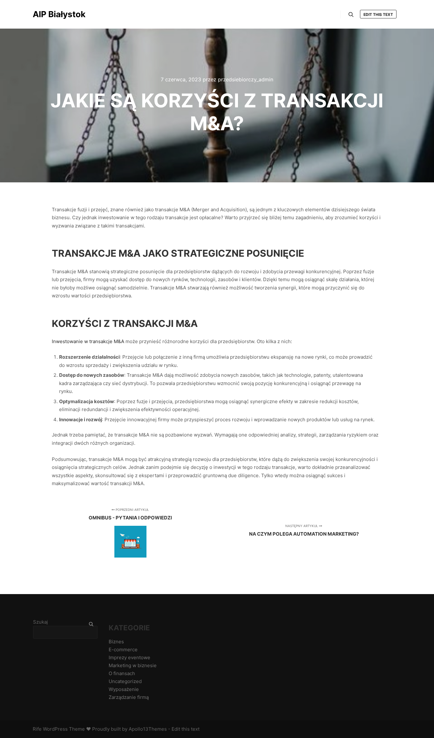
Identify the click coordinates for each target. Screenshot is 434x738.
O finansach (122, 673)
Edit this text (378, 14)
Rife (37, 729)
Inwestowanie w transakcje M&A (88, 341)
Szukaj (40, 622)
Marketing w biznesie (133, 665)
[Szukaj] (351, 14)
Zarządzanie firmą (129, 697)
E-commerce (123, 650)
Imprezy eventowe (129, 657)
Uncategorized (125, 681)
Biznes (116, 642)
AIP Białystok (59, 14)
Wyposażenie (124, 689)
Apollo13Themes (148, 729)
